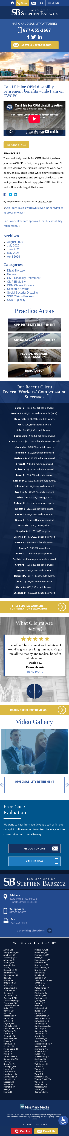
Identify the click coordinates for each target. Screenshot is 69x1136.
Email (33, 3)
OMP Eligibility (16, 281)
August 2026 (15, 241)
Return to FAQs (16, 145)
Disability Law (16, 270)
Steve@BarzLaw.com (36, 45)
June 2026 (13, 249)
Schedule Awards (18, 288)
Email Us (49, 1131)
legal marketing (34, 1117)
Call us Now (34, 861)
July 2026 (13, 245)
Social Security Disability (22, 292)
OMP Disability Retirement (23, 277)
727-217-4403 (19, 922)
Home (12, 3)
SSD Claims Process (20, 296)
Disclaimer (41, 1124)
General (12, 274)
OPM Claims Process (20, 285)
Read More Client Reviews (28, 710)
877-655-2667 (17, 912)
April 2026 (13, 256)
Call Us (25, 1131)
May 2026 (13, 252)
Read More (35, 672)
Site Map (26, 1124)
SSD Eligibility (16, 300)
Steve (24, 3)
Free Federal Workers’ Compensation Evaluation (28, 607)
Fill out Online (34, 848)
